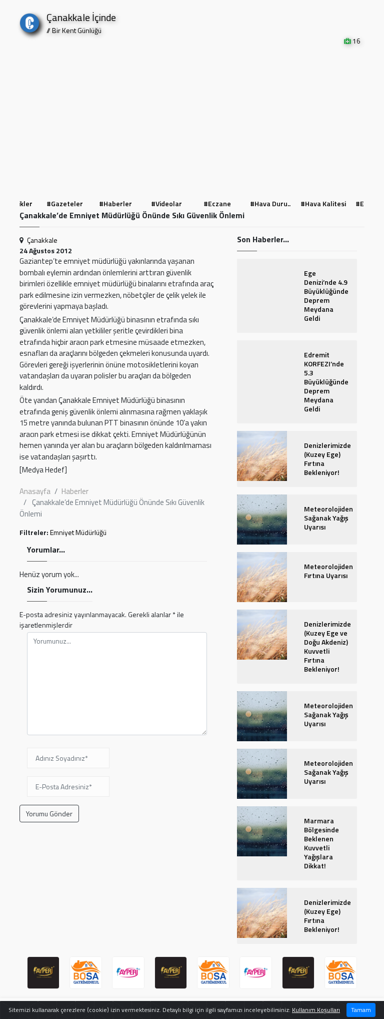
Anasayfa (35, 491)
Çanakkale (42, 240)
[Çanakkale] (30, 21)
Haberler (75, 491)
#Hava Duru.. (270, 203)
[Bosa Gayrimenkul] (86, 972)
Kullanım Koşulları (316, 1009)
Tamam (361, 1009)
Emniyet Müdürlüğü (78, 532)
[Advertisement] (192, 121)
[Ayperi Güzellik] (43, 972)
